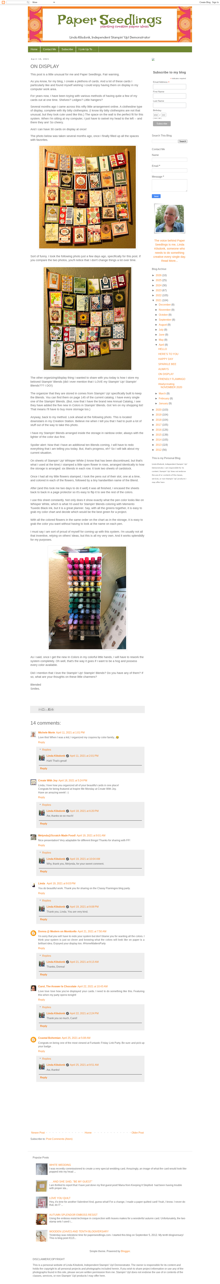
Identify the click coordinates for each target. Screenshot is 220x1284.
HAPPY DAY (165, 359)
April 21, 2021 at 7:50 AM (92, 931)
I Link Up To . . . (87, 49)
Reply (41, 742)
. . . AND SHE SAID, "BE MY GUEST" (70, 1181)
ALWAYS (163, 369)
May (161, 339)
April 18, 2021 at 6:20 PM (84, 811)
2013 (159, 444)
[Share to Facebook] (49, 709)
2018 (159, 419)
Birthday (157, 110)
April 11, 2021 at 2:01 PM (84, 755)
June (162, 334)
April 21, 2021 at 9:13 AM (84, 962)
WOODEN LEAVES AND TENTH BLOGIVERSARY (79, 1231)
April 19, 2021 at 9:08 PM (84, 906)
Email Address (161, 82)
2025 (159, 280)
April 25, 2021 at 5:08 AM (76, 1038)
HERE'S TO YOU (168, 354)
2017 (159, 424)
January (164, 403)
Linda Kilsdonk (56, 755)
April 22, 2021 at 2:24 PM (84, 1013)
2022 (159, 295)
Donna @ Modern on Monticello (57, 931)
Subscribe (67, 49)
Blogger (125, 1251)
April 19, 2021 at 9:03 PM (61, 883)
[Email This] (40, 709)
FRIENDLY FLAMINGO (171, 379)
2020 (159, 409)
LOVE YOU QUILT (60, 1198)
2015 (159, 434)
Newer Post (38, 1132)
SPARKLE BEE (167, 364)
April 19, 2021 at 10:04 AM (85, 859)
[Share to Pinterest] (52, 709)
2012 (159, 449)
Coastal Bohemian (49, 1038)
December (165, 304)
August (163, 324)
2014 (159, 439)
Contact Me (49, 49)
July (161, 329)
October (163, 314)
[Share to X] (46, 709)
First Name (158, 91)
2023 (159, 290)
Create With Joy (47, 780)
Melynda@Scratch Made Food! (57, 835)
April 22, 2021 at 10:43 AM (92, 986)
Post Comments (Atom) (59, 1139)
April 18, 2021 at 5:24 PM (72, 780)
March (163, 393)
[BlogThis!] (43, 709)
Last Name (158, 101)
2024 (159, 285)
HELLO (162, 349)
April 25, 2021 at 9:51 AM (84, 1064)
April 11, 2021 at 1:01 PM (70, 732)
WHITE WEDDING (60, 1165)
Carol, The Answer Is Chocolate (57, 986)
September (165, 319)
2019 (159, 414)
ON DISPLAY (166, 374)
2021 (159, 300)
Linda (42, 883)
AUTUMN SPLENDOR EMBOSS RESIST (73, 1214)
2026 (159, 275)
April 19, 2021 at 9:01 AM (91, 835)
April (162, 344)
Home (34, 49)
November (165, 309)
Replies (46, 749)
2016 (159, 429)
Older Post (138, 1132)
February (164, 398)
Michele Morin (46, 732)
